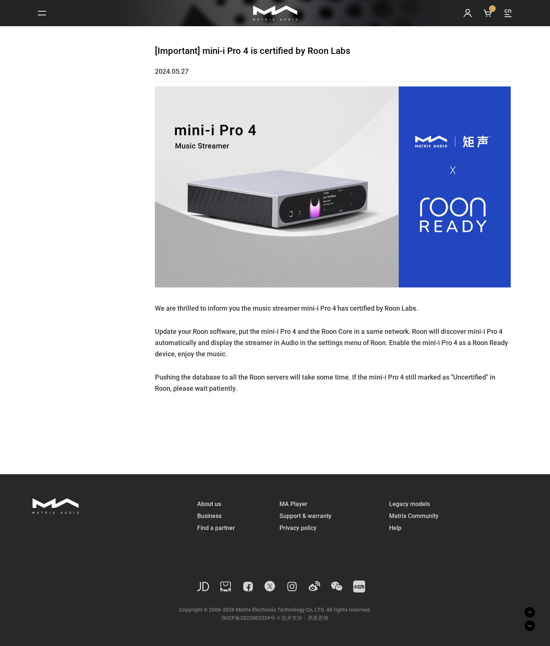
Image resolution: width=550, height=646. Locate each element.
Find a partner (216, 527)
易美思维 (318, 618)
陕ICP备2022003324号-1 (250, 618)
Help (395, 527)
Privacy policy (298, 527)
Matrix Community (414, 515)
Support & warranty (305, 515)
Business (209, 515)
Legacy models (409, 504)
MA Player (293, 504)
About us (209, 504)
